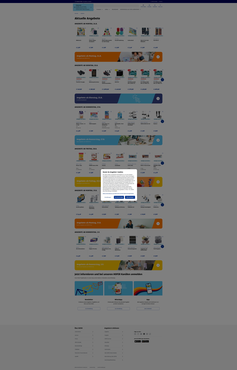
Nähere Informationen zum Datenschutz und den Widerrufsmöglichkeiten (118, 193)
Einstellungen (108, 197)
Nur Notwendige (119, 197)
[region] (119, 185)
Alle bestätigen (130, 197)
